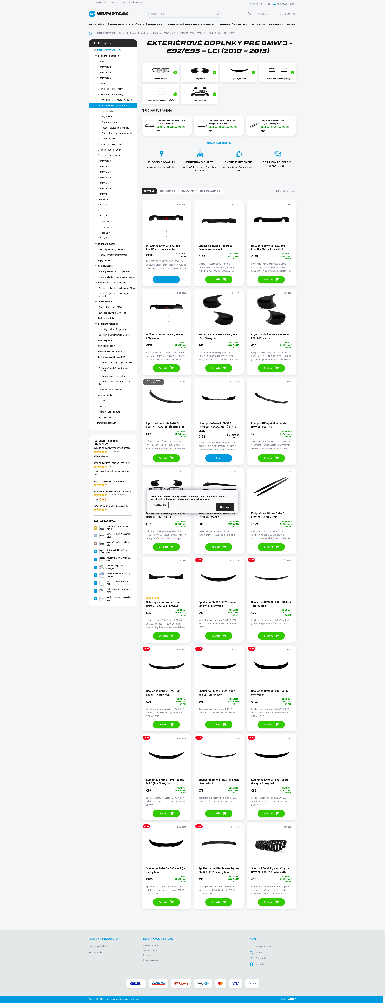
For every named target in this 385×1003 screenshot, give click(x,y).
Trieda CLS (104, 222)
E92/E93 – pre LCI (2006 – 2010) (117, 100)
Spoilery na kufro (109, 122)
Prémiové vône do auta (109, 412)
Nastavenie (160, 505)
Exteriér (102, 406)
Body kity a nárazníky (108, 324)
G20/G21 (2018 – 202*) (112, 155)
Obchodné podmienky (98, 2)
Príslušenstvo (105, 417)
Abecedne (149, 191)
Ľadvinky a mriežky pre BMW (112, 249)
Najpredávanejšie (210, 191)
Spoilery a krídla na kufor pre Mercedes (117, 277)
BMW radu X (105, 188)
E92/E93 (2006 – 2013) (112, 94)
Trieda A (103, 205)
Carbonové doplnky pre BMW (111, 357)
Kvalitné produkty (151, 960)
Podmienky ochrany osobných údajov (126, 2)
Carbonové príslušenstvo (110, 390)
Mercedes (103, 199)
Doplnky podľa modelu (108, 56)
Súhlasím (225, 507)
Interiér (102, 401)
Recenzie (147, 955)
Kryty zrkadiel (108, 116)
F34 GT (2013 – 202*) (111, 150)
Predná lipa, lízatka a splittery (115, 128)
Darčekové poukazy (106, 423)
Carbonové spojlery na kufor (112, 376)
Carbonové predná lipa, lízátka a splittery (114, 369)
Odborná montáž (151, 950)
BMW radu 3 (105, 78)
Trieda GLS (105, 233)
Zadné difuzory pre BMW (110, 307)
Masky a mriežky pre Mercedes (113, 255)
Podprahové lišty (106, 318)
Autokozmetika (105, 395)
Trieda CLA (105, 227)
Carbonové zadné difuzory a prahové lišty (116, 382)
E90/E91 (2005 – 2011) (112, 89)
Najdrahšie (187, 191)
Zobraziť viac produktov (219, 143)
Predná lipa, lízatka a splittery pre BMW (117, 288)
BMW (101, 61)
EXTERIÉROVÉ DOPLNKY (109, 50)
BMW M (103, 194)
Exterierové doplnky (98, 946)
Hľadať (218, 14)
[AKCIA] (219, 578)
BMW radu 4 (105, 161)
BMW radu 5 (105, 166)
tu (209, 499)
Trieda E (103, 216)
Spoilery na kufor (106, 266)
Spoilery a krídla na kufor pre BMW (115, 271)
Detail (166, 279)
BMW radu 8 (105, 183)
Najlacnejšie (167, 191)
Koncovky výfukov (106, 340)
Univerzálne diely (106, 346)
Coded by (288, 999)
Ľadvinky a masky (106, 244)
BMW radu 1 (105, 67)
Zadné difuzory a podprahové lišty (117, 133)
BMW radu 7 (105, 177)
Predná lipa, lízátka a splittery (112, 282)
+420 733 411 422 (264, 952)
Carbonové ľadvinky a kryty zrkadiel (115, 362)
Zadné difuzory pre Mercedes (112, 313)
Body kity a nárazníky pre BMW (113, 329)
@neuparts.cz (262, 958)
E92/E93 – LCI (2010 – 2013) (115, 105)
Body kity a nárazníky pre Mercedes (115, 335)
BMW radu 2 (105, 72)
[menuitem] (108, 24)
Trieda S (103, 238)
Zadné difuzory (105, 301)
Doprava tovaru (150, 946)
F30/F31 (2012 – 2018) (112, 144)
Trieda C (103, 210)
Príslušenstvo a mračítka (110, 351)
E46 (103, 83)
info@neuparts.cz (264, 946)
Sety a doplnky (108, 139)
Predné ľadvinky (109, 111)
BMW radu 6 (105, 172)
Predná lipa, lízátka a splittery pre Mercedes (114, 294)
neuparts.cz (261, 964)
